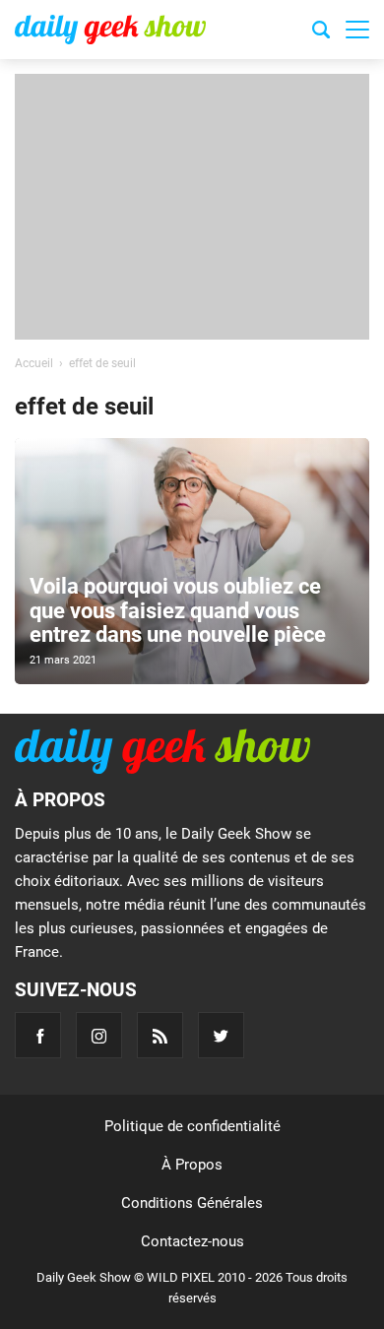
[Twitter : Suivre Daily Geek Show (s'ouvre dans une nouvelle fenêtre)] (221, 1035)
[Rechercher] (321, 32)
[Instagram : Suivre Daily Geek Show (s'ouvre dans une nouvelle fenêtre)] (99, 1035)
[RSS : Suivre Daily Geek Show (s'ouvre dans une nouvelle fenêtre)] (160, 1035)
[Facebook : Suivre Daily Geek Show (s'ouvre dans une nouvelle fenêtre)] (38, 1035)
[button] (357, 29)
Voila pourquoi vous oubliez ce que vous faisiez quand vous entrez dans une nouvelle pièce (178, 610)
